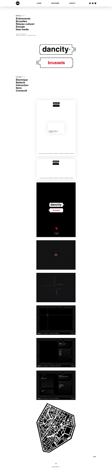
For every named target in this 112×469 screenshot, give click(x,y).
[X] (95, 3)
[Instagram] (92, 3)
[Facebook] (90, 3)
